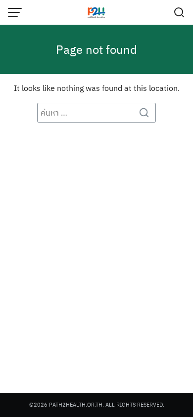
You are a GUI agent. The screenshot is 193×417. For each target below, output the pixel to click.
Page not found (96, 49)
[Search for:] (96, 113)
